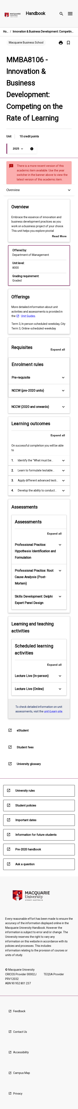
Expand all (58, 349)
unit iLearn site (53, 711)
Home (5, 31)
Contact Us (20, 1031)
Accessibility (21, 1052)
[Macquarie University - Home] (13, 16)
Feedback (19, 1011)
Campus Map (21, 1073)
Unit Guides (28, 316)
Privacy (17, 1093)
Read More (59, 237)
